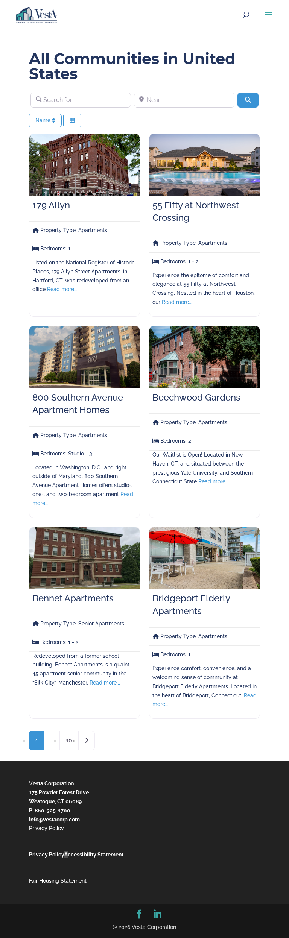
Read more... (62, 289)
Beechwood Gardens (196, 397)
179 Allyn (51, 205)
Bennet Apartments (73, 598)
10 (69, 740)
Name (43, 120)
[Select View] (72, 120)
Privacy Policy (46, 828)
